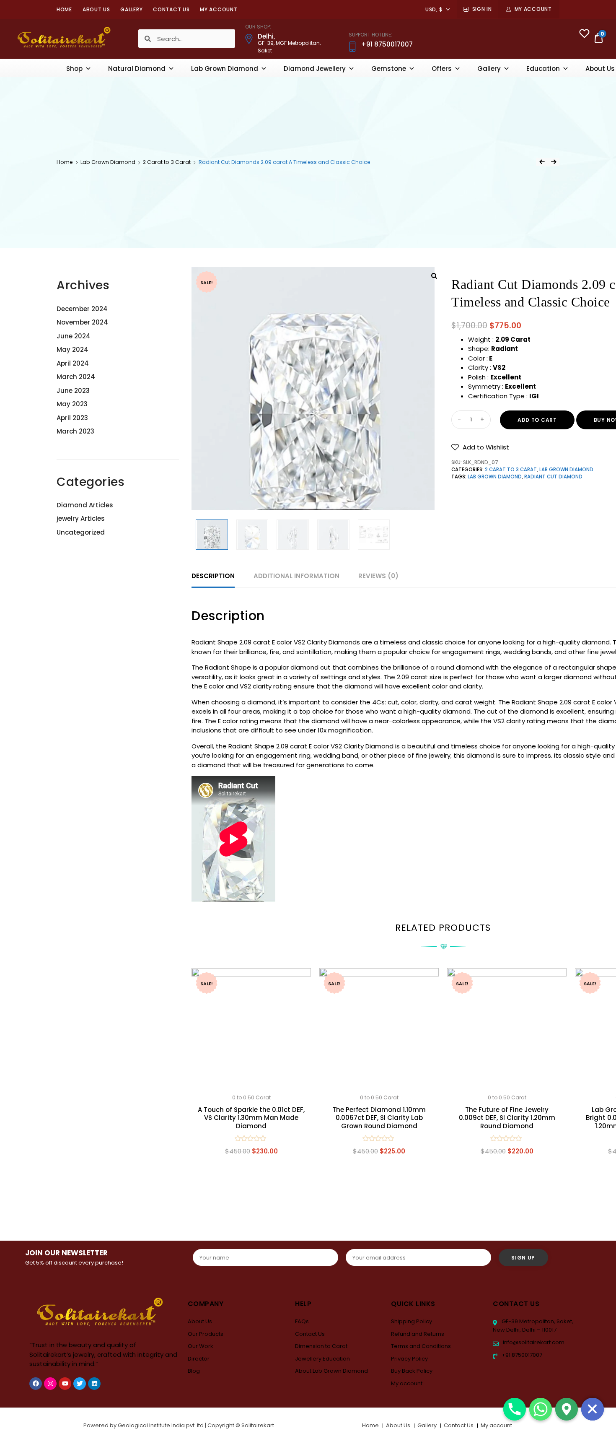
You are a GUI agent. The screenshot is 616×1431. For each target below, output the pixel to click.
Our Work (200, 1346)
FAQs (302, 1321)
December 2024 (82, 308)
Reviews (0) (378, 575)
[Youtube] (65, 1383)
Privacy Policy (409, 1359)
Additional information (296, 575)
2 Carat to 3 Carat (167, 162)
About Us (96, 9)
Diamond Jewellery (315, 68)
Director (199, 1359)
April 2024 (73, 363)
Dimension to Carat (321, 1346)
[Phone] (514, 1409)
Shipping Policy (411, 1321)
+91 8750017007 (521, 1355)
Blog (194, 1371)
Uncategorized (81, 532)
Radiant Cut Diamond (553, 476)
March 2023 (75, 431)
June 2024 (74, 336)
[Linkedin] (94, 1383)
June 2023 (73, 390)
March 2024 (76, 376)
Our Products (205, 1334)
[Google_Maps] (566, 1409)
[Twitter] (79, 1383)
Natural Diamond (137, 68)
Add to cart (537, 419)
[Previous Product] (542, 162)
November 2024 (82, 322)
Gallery (131, 9)
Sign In (482, 9)
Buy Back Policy (411, 1371)
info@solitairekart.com (533, 1342)
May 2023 (72, 404)
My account (218, 9)
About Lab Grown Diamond (331, 1371)
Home (64, 9)
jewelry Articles (81, 518)
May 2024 (72, 349)
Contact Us (171, 9)
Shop (74, 68)
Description (213, 575)
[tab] (213, 576)
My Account (533, 9)
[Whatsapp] (540, 1409)
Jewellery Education (322, 1359)
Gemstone (388, 68)
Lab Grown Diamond (224, 68)
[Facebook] (35, 1383)
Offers (442, 68)
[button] (480, 447)
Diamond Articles (85, 505)
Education (543, 68)
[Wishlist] (584, 34)
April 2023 (72, 417)
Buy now (251, 1191)
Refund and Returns (417, 1334)
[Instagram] (50, 1383)
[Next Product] (553, 162)
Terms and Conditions (421, 1346)
